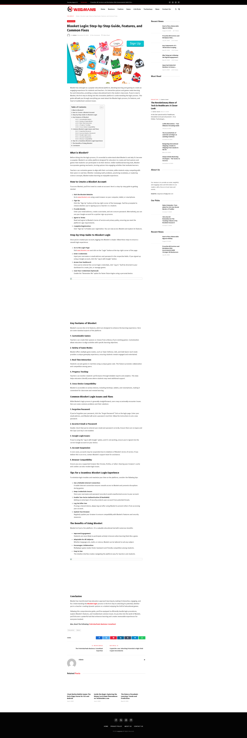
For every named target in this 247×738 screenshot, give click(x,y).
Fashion (120, 9)
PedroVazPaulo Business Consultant (102, 624)
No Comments (96, 35)
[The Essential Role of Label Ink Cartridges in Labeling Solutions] (156, 135)
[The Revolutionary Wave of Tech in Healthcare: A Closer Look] (165, 88)
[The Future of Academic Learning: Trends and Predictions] (133, 684)
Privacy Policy (116, 726)
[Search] (179, 9)
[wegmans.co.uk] (81, 9)
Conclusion (76, 145)
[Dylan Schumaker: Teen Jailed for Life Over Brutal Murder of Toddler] (156, 207)
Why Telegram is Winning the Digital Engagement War (170, 56)
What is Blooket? (77, 110)
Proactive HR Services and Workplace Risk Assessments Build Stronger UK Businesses (170, 37)
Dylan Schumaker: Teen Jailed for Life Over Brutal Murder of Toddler (170, 207)
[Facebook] (60, 93)
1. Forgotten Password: (84, 131)
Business (111, 9)
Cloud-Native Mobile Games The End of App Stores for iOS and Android (79, 696)
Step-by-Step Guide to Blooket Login (85, 115)
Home (103, 9)
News (157, 9)
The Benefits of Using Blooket (82, 143)
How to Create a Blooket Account (83, 112)
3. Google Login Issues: (84, 135)
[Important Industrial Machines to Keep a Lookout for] (156, 67)
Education (71, 21)
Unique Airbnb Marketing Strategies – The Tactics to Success (171, 159)
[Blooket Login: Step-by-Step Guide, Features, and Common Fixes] (106, 61)
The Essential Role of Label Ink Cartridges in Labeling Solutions (169, 135)
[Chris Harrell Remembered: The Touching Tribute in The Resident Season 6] (156, 219)
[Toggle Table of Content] (100, 107)
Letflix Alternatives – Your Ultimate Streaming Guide (170, 125)
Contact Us (166, 9)
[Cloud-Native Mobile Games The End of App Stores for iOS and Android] (79, 684)
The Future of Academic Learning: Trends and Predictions (129, 696)
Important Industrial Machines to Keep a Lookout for (169, 66)
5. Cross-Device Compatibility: (87, 127)
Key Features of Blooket (81, 117)
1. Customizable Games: (84, 119)
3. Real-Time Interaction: (85, 123)
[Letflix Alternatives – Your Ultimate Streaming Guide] (156, 126)
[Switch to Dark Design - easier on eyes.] (176, 9)
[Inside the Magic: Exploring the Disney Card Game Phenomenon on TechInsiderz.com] (106, 684)
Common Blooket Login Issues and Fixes (86, 129)
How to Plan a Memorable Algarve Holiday (170, 27)
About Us (128, 726)
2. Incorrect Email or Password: (86, 133)
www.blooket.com (84, 197)
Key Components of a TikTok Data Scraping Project (106, 2)
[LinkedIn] (60, 103)
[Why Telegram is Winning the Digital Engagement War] (156, 57)
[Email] (60, 112)
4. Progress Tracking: (84, 125)
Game (128, 9)
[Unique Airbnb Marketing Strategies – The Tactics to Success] (156, 159)
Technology (148, 9)
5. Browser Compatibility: (85, 138)
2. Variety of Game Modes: (86, 121)
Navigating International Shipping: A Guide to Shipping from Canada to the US (170, 146)
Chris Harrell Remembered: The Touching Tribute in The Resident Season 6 (169, 220)
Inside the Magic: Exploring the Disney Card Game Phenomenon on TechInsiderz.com (105, 696)
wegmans (120, 731)
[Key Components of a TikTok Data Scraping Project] (156, 48)
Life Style (137, 9)
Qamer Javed (164, 99)
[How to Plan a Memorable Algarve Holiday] (156, 28)
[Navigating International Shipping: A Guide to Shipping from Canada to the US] (156, 146)
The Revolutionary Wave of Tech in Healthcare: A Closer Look (164, 105)
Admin (75, 35)
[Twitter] (60, 98)
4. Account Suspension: (85, 137)
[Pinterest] (60, 108)
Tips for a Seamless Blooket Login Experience (88, 141)
